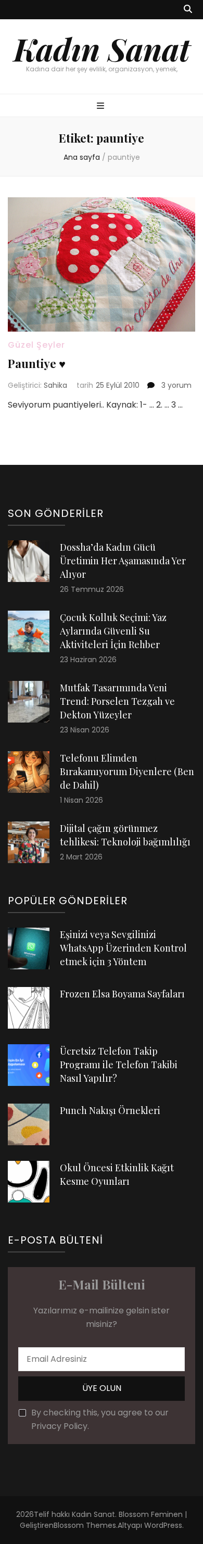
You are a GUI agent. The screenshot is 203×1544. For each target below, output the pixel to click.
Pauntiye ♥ (37, 363)
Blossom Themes (85, 1525)
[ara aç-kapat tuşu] (188, 10)
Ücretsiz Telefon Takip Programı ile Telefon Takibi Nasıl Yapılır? (118, 1064)
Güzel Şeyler (36, 345)
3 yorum (175, 385)
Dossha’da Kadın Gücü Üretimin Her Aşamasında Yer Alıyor (123, 560)
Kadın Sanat (102, 48)
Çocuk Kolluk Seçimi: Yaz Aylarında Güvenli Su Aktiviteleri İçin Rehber (113, 631)
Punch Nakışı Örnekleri (110, 1110)
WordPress (163, 1525)
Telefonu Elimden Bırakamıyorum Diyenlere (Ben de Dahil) (127, 771)
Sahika (55, 385)
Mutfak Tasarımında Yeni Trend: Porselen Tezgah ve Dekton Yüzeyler (117, 701)
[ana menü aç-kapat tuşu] (102, 106)
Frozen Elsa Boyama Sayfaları (122, 994)
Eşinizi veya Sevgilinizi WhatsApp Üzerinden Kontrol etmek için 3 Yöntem (123, 948)
